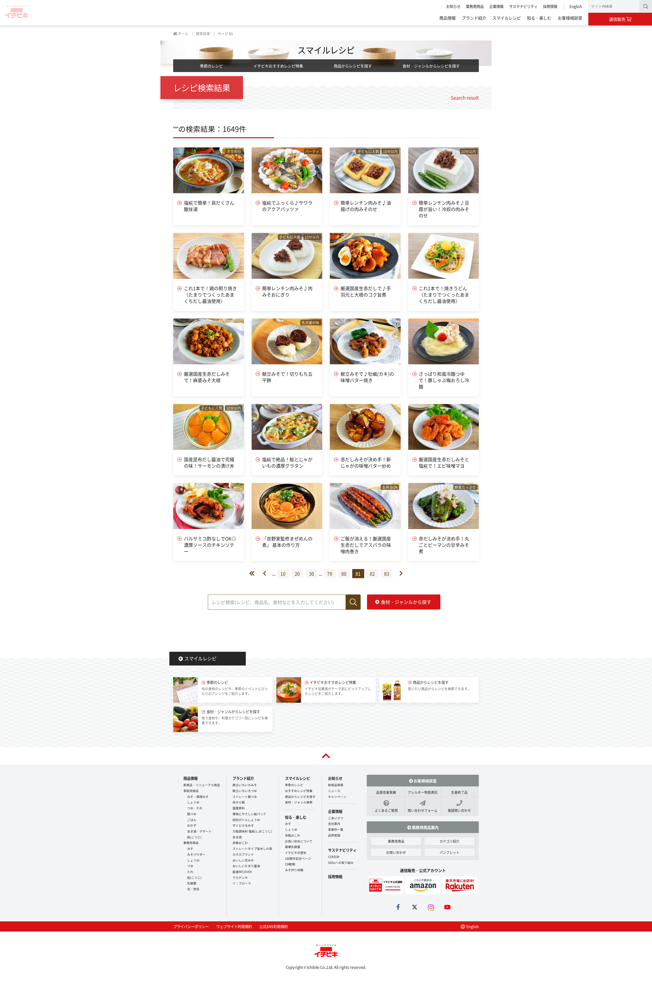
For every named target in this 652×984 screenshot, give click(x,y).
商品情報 (447, 18)
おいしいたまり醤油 (246, 866)
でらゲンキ (240, 877)
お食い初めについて (299, 841)
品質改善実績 (386, 792)
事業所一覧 (335, 829)
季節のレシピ (211, 65)
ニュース (334, 790)
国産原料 (239, 808)
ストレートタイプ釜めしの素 (252, 848)
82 (372, 573)
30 (311, 573)
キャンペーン (337, 796)
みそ (190, 848)
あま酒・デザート (199, 831)
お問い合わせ (396, 852)
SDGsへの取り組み (341, 862)
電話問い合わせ (459, 810)
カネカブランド (243, 854)
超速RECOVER (242, 871)
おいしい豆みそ (243, 860)
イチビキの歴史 (295, 852)
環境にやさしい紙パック (249, 814)
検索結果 (203, 33)
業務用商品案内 (425, 827)
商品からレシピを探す (353, 65)
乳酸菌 (191, 883)
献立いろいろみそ (245, 785)
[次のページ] (398, 573)
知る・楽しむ (539, 18)
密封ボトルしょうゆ (246, 819)
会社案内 (334, 823)
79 (329, 573)
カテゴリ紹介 (449, 841)
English (575, 6)
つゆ (190, 866)
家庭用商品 (191, 790)
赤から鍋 (239, 802)
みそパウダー (196, 854)
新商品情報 (335, 785)
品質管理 (334, 835)
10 (283, 573)
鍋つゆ (191, 814)
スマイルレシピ (506, 18)
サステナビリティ (523, 6)
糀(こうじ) (194, 837)
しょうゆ (193, 802)
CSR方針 (333, 856)
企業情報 (496, 6)
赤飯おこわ (240, 842)
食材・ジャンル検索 (299, 802)
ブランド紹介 (474, 18)
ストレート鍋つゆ (245, 796)
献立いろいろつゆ (245, 790)
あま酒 (237, 837)
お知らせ (453, 6)
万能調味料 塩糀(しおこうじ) (252, 831)
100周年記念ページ (298, 858)
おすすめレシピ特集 (299, 790)
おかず (191, 825)
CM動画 (290, 864)
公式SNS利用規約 (273, 926)
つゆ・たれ (194, 808)
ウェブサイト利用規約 (234, 926)
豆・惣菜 (193, 889)
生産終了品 (459, 792)
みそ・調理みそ (198, 796)
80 (343, 573)
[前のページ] (267, 573)
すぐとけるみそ (243, 825)
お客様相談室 (570, 18)
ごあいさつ (335, 818)
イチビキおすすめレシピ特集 (278, 65)
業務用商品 (475, 6)
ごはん (191, 819)
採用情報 (550, 6)
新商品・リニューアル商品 (201, 785)
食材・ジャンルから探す (406, 602)
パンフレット (449, 852)
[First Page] (256, 573)
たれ (190, 871)
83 (386, 573)
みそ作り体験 (294, 870)
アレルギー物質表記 (423, 792)
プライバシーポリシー (191, 926)
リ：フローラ (242, 883)
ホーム (182, 33)
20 (297, 573)
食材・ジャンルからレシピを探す (431, 65)
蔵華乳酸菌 (292, 846)
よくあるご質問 (386, 810)
